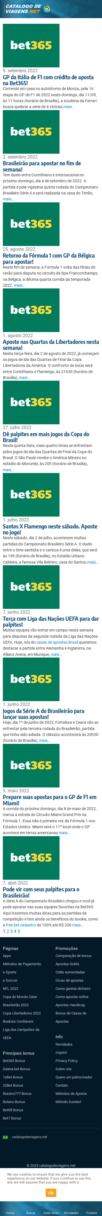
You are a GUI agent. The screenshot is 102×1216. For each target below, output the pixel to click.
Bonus (30, 1213)
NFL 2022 (10, 988)
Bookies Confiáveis (18, 1021)
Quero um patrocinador (74, 1077)
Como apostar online (72, 997)
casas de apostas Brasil (57, 642)
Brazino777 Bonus (17, 1093)
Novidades (64, 1044)
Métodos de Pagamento (22, 964)
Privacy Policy (67, 1061)
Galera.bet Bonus (16, 1069)
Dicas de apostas (70, 980)
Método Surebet (68, 1102)
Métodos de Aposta (71, 1093)
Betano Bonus (14, 1102)
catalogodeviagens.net (29, 1137)
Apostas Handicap (70, 1005)
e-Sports (9, 972)
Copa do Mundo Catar (20, 997)
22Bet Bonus (13, 1085)
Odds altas (51, 1213)
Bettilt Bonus (13, 1110)
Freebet (91, 1213)
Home (10, 1213)
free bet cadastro (21, 925)
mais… (69, 106)
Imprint (61, 1052)
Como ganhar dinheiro (73, 988)
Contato (62, 1085)
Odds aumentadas (70, 972)
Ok (51, 1193)
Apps (7, 956)
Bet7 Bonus (12, 1118)
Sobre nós (64, 1069)
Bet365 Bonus (14, 1061)
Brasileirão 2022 (16, 1005)
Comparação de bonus (74, 956)
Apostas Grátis (67, 964)
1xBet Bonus (13, 1077)
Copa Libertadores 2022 (22, 1013)
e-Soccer (10, 980)
